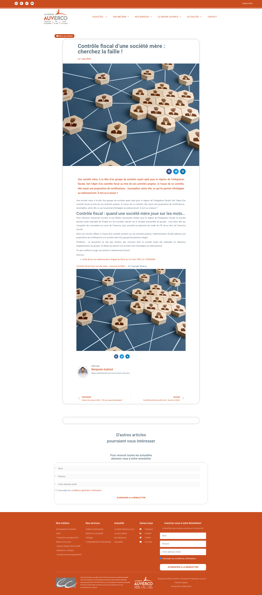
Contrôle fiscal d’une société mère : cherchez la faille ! (101, 266)
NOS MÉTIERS (119, 17)
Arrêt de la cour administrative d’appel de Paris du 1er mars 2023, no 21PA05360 (119, 259)
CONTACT (212, 17)
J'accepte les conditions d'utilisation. (179, 558)
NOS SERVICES (142, 17)
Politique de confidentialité (181, 586)
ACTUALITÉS (193, 17)
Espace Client (247, 3)
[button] (169, 171)
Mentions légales (181, 582)
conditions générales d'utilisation (86, 490)
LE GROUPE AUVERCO (168, 17)
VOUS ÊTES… (98, 17)
